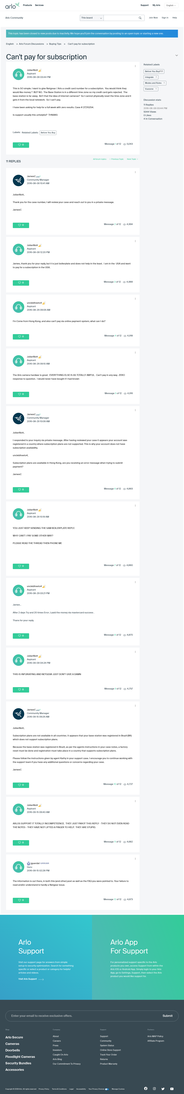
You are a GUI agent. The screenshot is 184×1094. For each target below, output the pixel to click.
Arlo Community (14, 18)
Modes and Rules (153, 83)
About (56, 1036)
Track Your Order (108, 1055)
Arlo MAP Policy (155, 1036)
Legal (71, 1089)
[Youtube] (171, 1089)
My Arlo (156, 5)
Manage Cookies (118, 1089)
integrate (149, 77)
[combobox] (124, 18)
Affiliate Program (155, 1041)
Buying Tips (55, 44)
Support (145, 5)
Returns (104, 1059)
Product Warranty (108, 1064)
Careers (57, 1041)
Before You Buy (48, 133)
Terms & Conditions (59, 1089)
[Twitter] (163, 1089)
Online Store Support (110, 1050)
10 (115, 784)
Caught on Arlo (60, 1055)
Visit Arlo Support (27, 979)
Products (27, 5)
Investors (57, 1050)
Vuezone (149, 89)
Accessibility (81, 1089)
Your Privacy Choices (96, 1089)
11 (115, 842)
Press (55, 1046)
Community (105, 1041)
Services (39, 5)
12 (115, 899)
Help (174, 18)
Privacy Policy (44, 1089)
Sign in (165, 18)
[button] (135, 66)
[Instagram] (154, 1088)
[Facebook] (145, 1088)
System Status (107, 1046)
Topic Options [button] (176, 56)
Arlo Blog (57, 1059)
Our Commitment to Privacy (66, 1064)
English (10, 44)
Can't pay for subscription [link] (81, 44)
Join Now (153, 18)
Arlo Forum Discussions (31, 44)
